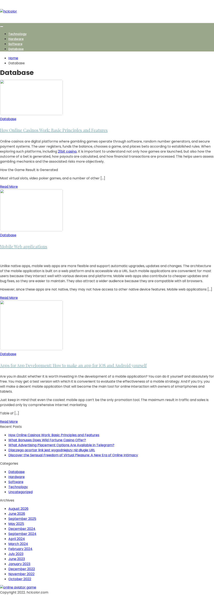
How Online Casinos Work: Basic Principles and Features (54, 130)
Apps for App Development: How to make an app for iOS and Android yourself (73, 365)
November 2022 (21, 574)
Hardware (16, 39)
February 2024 (20, 548)
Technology (17, 34)
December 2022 (21, 569)
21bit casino (67, 151)
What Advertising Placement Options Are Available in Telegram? (61, 445)
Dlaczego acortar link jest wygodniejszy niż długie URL (51, 450)
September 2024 (22, 533)
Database (16, 49)
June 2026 (16, 513)
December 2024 (21, 528)
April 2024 (16, 538)
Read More (9, 186)
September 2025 (22, 518)
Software (15, 44)
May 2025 (16, 523)
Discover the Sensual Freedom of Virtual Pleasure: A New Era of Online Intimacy (73, 455)
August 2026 (18, 508)
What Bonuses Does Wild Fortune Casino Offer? (47, 440)
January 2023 (19, 564)
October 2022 (19, 579)
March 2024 (18, 543)
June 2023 (16, 558)
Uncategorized (20, 492)
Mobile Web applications (23, 246)
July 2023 (15, 553)
